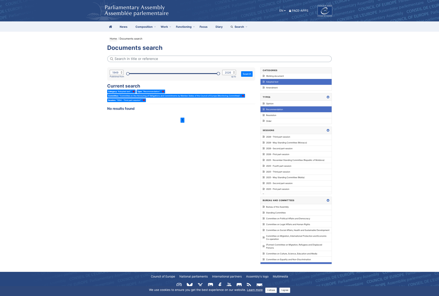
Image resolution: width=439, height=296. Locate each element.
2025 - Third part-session (278, 171)
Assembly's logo (257, 276)
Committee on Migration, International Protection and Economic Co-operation (296, 237)
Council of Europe (163, 276)
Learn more (255, 290)
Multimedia (280, 276)
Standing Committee (276, 212)
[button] (328, 97)
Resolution (271, 115)
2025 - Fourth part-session (278, 166)
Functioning (184, 26)
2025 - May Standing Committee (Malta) (285, 177)
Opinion (270, 103)
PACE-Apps (300, 10)
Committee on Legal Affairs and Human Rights (288, 224)
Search (239, 26)
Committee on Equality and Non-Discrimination (288, 259)
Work (164, 26)
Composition (144, 26)
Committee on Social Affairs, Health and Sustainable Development (297, 230)
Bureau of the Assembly (277, 207)
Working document (275, 76)
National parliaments (193, 276)
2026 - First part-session (277, 154)
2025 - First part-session (277, 189)
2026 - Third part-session (278, 136)
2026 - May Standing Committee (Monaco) (286, 142)
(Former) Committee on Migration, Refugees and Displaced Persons (294, 246)
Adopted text (272, 82)
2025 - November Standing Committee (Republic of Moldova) (295, 160)
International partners (227, 276)
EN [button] (281, 10)
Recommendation (274, 109)
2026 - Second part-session (279, 148)
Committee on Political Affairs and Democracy (288, 218)
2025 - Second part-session (279, 183)
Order (268, 121)
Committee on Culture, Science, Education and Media (291, 253)
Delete (133, 91)
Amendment (272, 87)
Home (113, 38)
